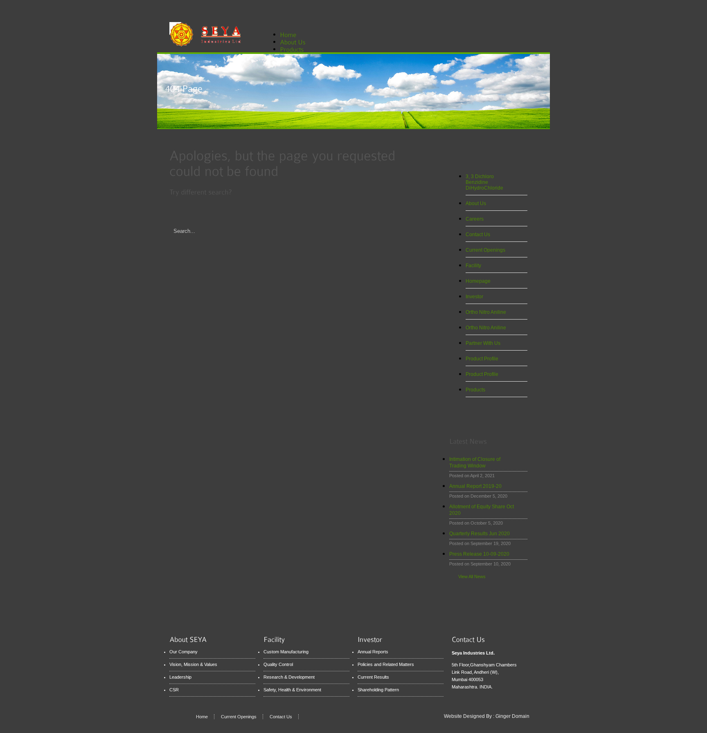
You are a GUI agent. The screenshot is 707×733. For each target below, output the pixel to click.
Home (202, 716)
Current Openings (485, 250)
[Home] (288, 34)
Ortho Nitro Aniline (486, 312)
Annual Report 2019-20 (475, 486)
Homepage (478, 281)
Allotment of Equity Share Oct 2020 (481, 510)
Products (475, 390)
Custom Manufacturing (285, 651)
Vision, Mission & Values (193, 664)
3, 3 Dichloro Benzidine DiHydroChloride (484, 182)
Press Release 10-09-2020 (479, 554)
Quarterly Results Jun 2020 (479, 533)
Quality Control (278, 664)
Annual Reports (373, 651)
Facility (473, 265)
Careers (475, 219)
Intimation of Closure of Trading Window (474, 462)
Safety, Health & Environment (292, 689)
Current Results (373, 677)
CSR (174, 689)
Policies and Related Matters (386, 664)
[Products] (296, 48)
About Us (476, 203)
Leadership (180, 677)
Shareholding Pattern (378, 689)
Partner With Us (483, 343)
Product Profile (482, 359)
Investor (474, 296)
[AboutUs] (297, 41)
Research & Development (289, 677)
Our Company (183, 651)
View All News (472, 576)
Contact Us (478, 234)
